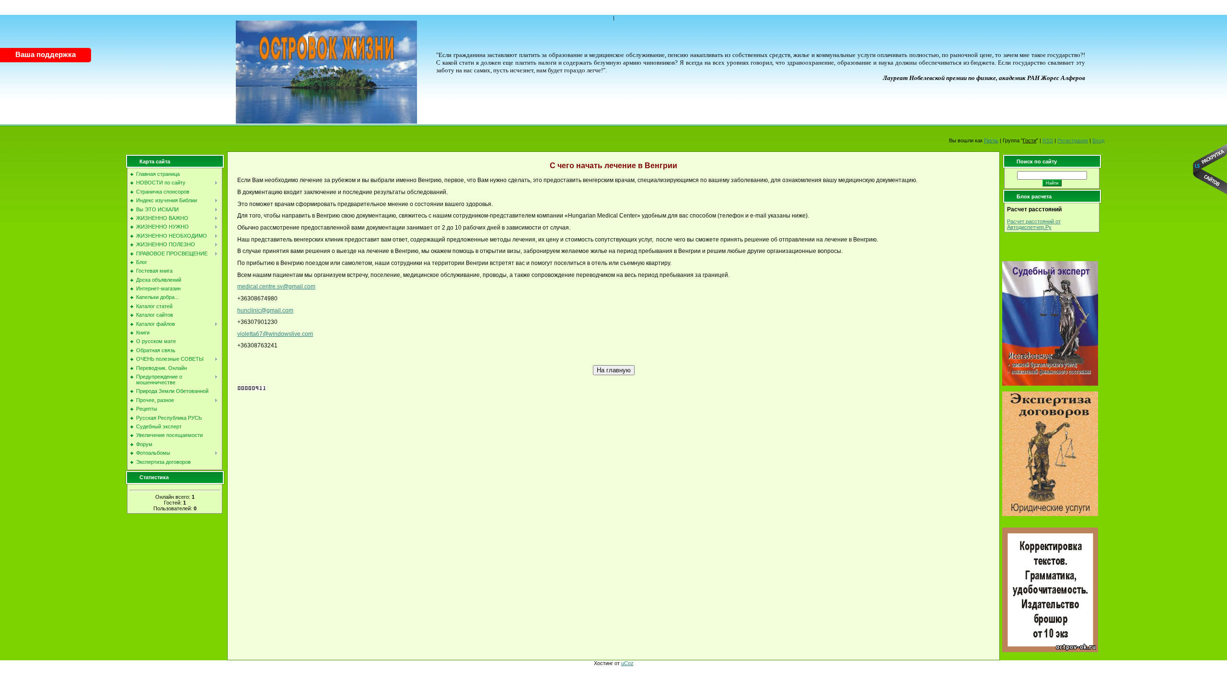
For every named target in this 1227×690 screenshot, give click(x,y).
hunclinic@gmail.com (265, 310)
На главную (614, 370)
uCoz (627, 663)
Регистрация (1072, 140)
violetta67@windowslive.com (275, 334)
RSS (1047, 140)
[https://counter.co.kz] (251, 388)
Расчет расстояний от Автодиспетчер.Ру (1034, 224)
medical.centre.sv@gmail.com (276, 286)
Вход (1098, 140)
